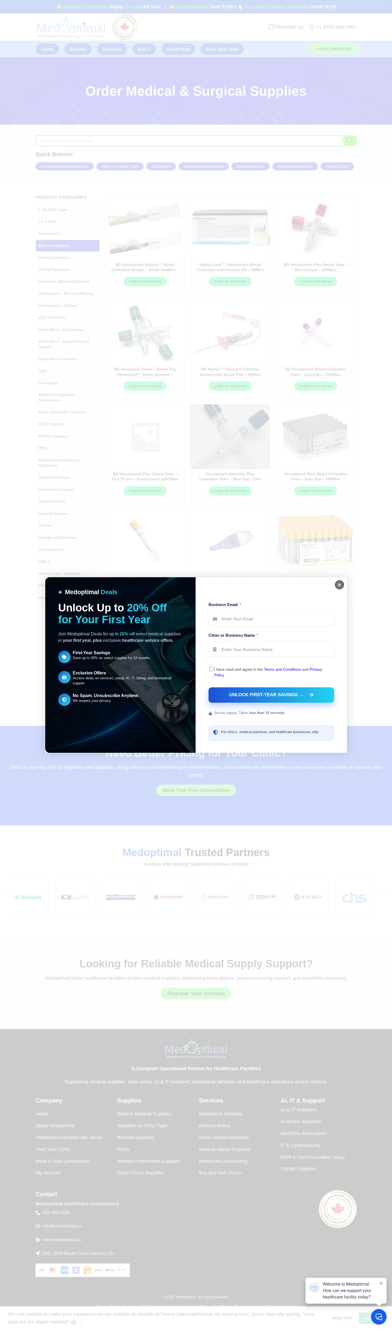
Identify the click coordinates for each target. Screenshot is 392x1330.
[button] (339, 584)
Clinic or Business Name (232, 635)
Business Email (223, 604)
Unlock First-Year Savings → (266, 694)
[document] (196, 665)
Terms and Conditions (282, 669)
